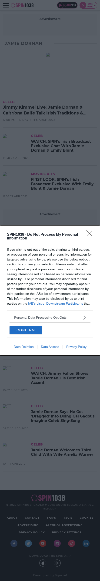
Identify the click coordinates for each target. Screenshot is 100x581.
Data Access (50, 347)
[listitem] (50, 317)
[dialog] (50, 291)
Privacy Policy (76, 347)
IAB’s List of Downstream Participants (55, 303)
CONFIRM (26, 330)
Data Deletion (24, 347)
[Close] (91, 234)
